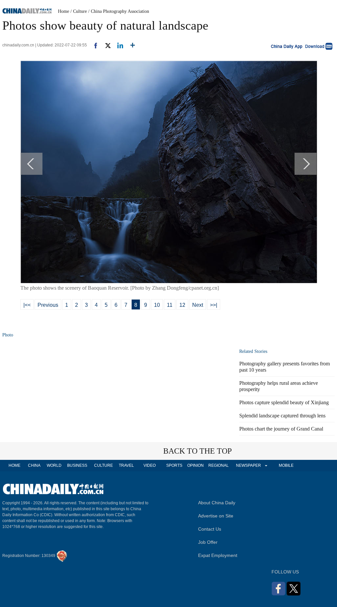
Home (63, 11)
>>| (213, 305)
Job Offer (208, 542)
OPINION (195, 465)
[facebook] (93, 45)
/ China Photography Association (118, 11)
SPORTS (174, 465)
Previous (48, 305)
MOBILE (286, 465)
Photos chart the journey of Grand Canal (281, 429)
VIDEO (149, 465)
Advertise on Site (215, 515)
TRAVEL (126, 465)
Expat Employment (217, 555)
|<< (27, 305)
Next (197, 305)
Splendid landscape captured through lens (282, 415)
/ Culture (78, 11)
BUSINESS (77, 465)
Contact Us (209, 529)
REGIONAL (218, 465)
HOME (14, 465)
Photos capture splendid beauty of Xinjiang (284, 402)
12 (182, 305)
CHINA (34, 465)
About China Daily (216, 502)
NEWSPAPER (248, 465)
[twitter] (105, 45)
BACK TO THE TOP (197, 451)
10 (157, 305)
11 (169, 305)
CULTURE (103, 465)
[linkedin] (117, 45)
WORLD (54, 465)
